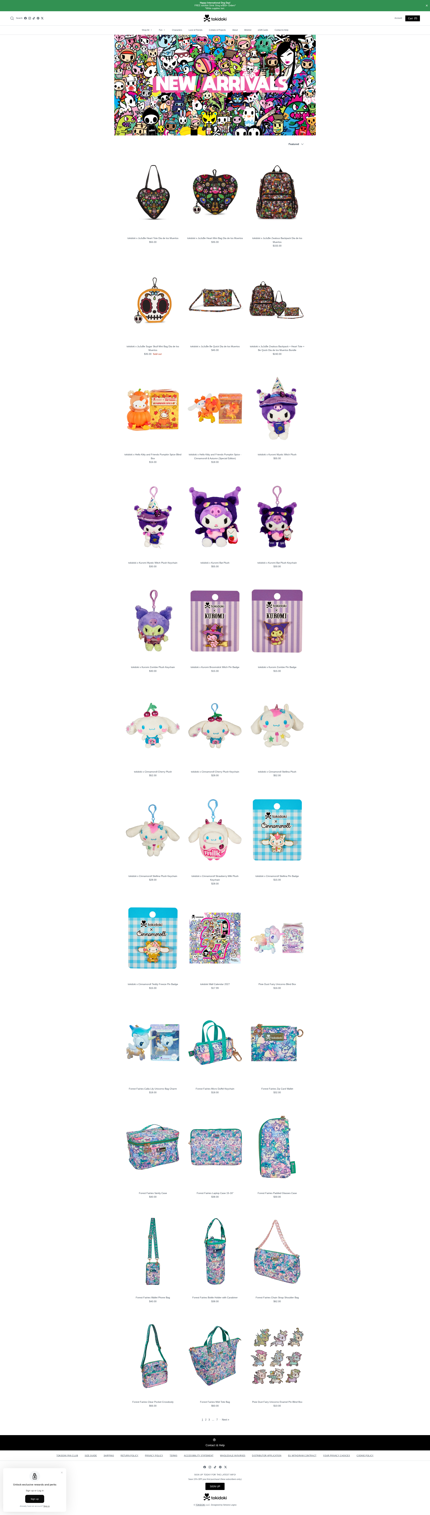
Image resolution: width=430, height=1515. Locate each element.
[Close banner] (426, 5)
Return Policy (129, 1455)
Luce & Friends (195, 30)
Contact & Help (281, 30)
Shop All (147, 30)
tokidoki (200, 1505)
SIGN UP (215, 1486)
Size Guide (91, 1455)
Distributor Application (266, 1455)
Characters (177, 30)
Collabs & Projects (217, 30)
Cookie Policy (365, 1455)
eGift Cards (263, 30)
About (235, 30)
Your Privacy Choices (336, 1455)
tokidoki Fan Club (67, 1455)
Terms (173, 1455)
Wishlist (247, 30)
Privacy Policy (154, 1455)
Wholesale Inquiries (232, 1455)
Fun (162, 30)
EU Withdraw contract (302, 1455)
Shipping (109, 1455)
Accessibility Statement (198, 1455)
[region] (215, 5)
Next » (225, 1419)
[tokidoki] (215, 18)
